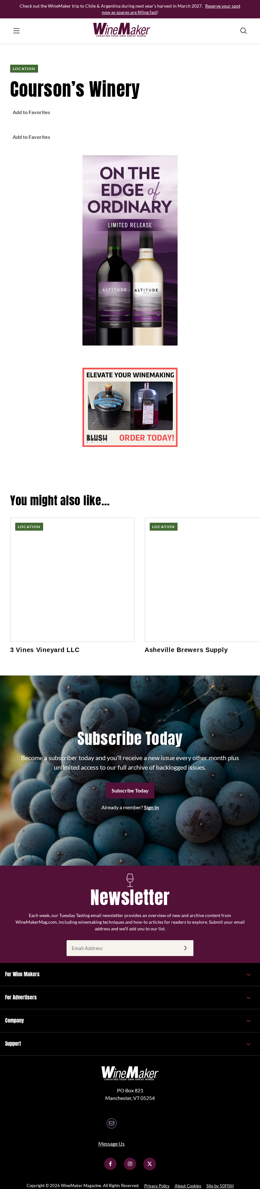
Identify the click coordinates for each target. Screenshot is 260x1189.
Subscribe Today (130, 790)
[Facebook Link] (110, 1168)
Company (14, 1020)
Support (13, 1043)
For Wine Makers (22, 974)
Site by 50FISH (220, 1185)
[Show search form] (243, 30)
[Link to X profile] (149, 1168)
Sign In (151, 807)
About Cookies (188, 1185)
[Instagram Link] (130, 1168)
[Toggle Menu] (16, 30)
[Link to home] (130, 31)
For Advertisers (21, 997)
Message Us (111, 1144)
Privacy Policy (157, 1185)
